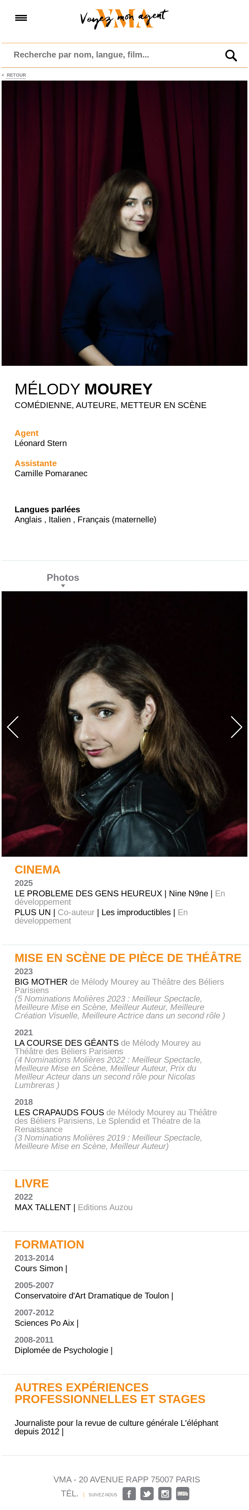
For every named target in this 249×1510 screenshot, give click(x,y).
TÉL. (69, 1493)
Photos (63, 577)
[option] (124, 724)
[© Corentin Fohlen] (124, 364)
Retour (16, 75)
